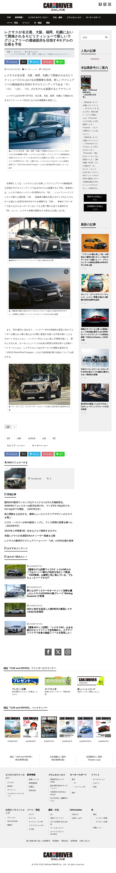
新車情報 (18, 17)
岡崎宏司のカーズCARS (57, 780)
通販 (48, 23)
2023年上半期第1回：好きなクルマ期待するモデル (30, 530)
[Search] (106, 37)
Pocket (48, 62)
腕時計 (9, 825)
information (76, 809)
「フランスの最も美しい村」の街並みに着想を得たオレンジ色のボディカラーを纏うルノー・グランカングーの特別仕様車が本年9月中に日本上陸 (95, 259)
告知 (94, 787)
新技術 (9, 786)
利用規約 (55, 841)
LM (44, 438)
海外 (73, 779)
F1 (75, 783)
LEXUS (31, 438)
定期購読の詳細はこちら (95, 207)
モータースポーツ (93, 17)
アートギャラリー (57, 828)
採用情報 (73, 841)
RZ (54, 438)
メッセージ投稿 (101, 818)
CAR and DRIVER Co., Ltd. (55, 864)
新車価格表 (33, 783)
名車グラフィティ (57, 818)
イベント (26, 23)
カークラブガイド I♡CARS (57, 833)
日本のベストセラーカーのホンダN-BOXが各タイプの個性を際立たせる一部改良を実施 (95, 372)
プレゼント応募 (101, 822)
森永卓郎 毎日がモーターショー (59, 786)
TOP (9, 17)
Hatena (35, 62)
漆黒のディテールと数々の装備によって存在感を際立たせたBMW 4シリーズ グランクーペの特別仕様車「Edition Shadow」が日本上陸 (95, 334)
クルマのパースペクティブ (15, 794)
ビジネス (10, 782)
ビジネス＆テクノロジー (38, 17)
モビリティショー (16, 445)
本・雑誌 (38, 23)
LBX (19, 438)
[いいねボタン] (7, 427)
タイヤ (31, 814)
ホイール (32, 818)
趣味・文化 (53, 809)
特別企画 (32, 790)
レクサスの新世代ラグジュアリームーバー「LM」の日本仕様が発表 (38, 540)
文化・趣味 (57, 17)
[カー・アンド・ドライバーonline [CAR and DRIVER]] (58, 6)
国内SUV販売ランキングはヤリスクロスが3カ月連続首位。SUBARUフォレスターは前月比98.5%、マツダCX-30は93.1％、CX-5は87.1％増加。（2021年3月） (38, 505)
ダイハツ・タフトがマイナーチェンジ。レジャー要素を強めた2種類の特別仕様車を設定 (95, 297)
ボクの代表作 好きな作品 (59, 823)
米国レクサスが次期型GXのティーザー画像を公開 (29, 535)
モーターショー (31, 69)
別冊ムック (97, 828)
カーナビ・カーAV (36, 822)
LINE (60, 62)
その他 (31, 829)
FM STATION (12, 821)
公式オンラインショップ (15, 811)
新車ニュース (34, 779)
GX (8, 438)
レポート (96, 783)
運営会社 (64, 841)
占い (52, 814)
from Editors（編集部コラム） (59, 799)
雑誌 (94, 814)
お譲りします (77, 818)
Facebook (12, 62)
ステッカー (11, 817)
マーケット (11, 790)
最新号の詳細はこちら (95, 198)
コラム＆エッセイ (74, 17)
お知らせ (75, 814)
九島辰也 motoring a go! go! (58, 793)
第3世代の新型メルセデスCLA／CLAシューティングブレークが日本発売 (95, 406)
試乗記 (31, 787)
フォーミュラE (79, 787)
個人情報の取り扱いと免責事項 (38, 841)
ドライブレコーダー (36, 825)
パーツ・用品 (12, 23)
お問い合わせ (85, 841)
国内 (73, 793)
